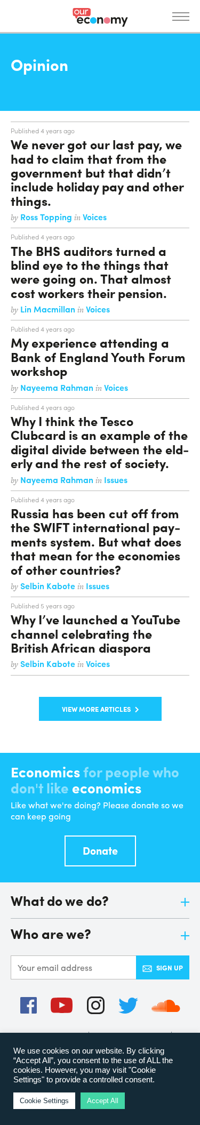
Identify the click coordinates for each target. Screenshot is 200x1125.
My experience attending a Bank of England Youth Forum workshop (98, 356)
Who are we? (51, 934)
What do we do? (60, 901)
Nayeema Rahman (57, 387)
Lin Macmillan (48, 309)
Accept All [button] (102, 1101)
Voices (95, 217)
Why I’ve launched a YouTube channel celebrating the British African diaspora (95, 633)
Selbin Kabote (48, 586)
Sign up (169, 967)
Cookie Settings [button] (44, 1101)
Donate (100, 850)
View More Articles (96, 709)
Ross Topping (47, 217)
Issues (115, 479)
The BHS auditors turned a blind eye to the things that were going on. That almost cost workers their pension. (91, 272)
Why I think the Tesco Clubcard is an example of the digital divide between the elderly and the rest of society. (100, 442)
